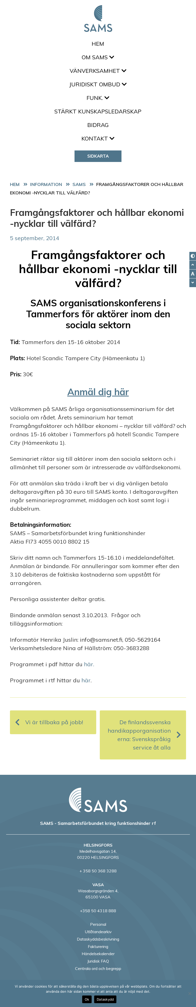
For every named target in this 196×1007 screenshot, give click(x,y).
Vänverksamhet (95, 70)
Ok (87, 999)
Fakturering (98, 946)
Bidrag (98, 124)
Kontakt (95, 138)
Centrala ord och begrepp (98, 968)
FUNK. (95, 97)
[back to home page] (98, 800)
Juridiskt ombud (95, 84)
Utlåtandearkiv (98, 931)
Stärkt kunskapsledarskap (97, 111)
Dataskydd (105, 999)
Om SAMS (95, 57)
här (86, 680)
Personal (98, 924)
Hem (98, 43)
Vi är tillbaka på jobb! (54, 722)
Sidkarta (98, 156)
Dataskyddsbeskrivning (98, 939)
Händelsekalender (98, 953)
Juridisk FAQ (98, 961)
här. (89, 664)
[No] (189, 993)
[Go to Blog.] (47, 184)
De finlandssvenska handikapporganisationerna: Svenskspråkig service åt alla (139, 735)
